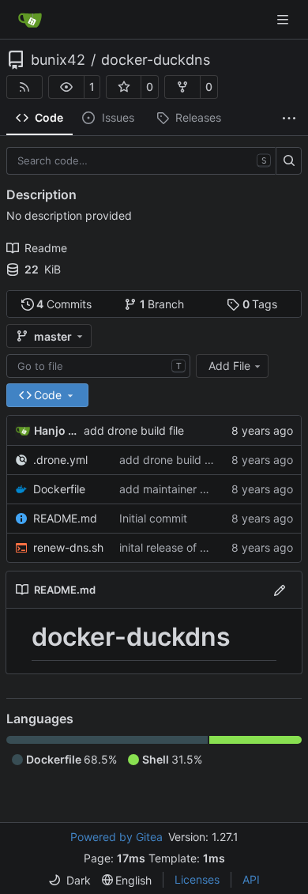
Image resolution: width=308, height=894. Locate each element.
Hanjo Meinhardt (56, 430)
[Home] (30, 20)
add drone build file (134, 430)
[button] (66, 87)
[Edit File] (279, 589)
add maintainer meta (172, 489)
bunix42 (58, 60)
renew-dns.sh (68, 547)
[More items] (289, 118)
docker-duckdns (155, 60)
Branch (162, 304)
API (251, 879)
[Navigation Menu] (284, 19)
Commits (64, 304)
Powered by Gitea (116, 836)
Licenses (197, 879)
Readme (45, 248)
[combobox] (98, 366)
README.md (65, 518)
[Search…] (289, 161)
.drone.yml (60, 459)
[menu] (69, 880)
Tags (260, 304)
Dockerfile (59, 489)
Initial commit (153, 518)
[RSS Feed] (24, 87)
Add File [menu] (229, 365)
